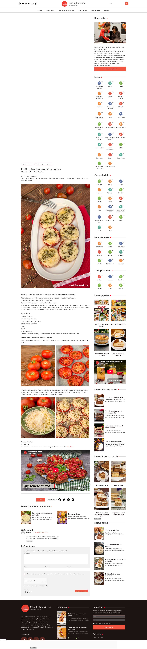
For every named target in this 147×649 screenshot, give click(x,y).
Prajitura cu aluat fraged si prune (76, 615)
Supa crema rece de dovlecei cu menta (42, 514)
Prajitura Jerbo (118, 485)
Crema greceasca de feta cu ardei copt (77, 628)
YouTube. (70, 447)
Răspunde (29, 541)
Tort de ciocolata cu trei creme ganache (113, 412)
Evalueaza (27, 590)
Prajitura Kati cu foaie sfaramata (112, 575)
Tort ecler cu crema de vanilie (102, 354)
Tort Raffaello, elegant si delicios (113, 545)
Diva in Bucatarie (77, 3)
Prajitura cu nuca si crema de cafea (118, 514)
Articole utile (95, 10)
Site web (68, 567)
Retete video (50, 10)
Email (47, 567)
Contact (106, 10)
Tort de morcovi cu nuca (113, 442)
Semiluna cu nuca (102, 485)
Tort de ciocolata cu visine (114, 397)
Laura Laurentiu (98, 638)
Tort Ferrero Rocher (112, 530)
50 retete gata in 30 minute (102, 325)
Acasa (40, 10)
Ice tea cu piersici (74, 514)
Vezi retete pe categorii (66, 10)
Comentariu (27, 553)
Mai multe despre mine (110, 69)
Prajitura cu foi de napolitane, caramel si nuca (102, 514)
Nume (26, 567)
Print (40, 500)
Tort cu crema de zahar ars (118, 354)
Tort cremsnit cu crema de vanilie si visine (114, 427)
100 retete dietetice (118, 324)
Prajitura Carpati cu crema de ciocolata (115, 560)
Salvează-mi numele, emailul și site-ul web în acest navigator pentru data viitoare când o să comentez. (56, 574)
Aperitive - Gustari (27, 164)
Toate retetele (82, 10)
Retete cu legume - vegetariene (44, 164)
